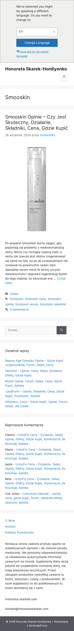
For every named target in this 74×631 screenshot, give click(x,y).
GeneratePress (38, 625)
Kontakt (10, 526)
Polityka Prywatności (19, 532)
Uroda (14, 293)
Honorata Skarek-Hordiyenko (36, 68)
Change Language (37, 42)
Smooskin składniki (53, 304)
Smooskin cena (35, 299)
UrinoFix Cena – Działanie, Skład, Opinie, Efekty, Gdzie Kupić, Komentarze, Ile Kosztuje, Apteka (35, 439)
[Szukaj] (61, 330)
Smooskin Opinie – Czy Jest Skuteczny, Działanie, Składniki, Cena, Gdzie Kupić (36, 122)
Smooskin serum (26, 304)
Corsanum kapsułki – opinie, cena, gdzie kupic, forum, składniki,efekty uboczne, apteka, (33, 498)
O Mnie (10, 520)
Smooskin (16, 299)
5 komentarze (19, 309)
